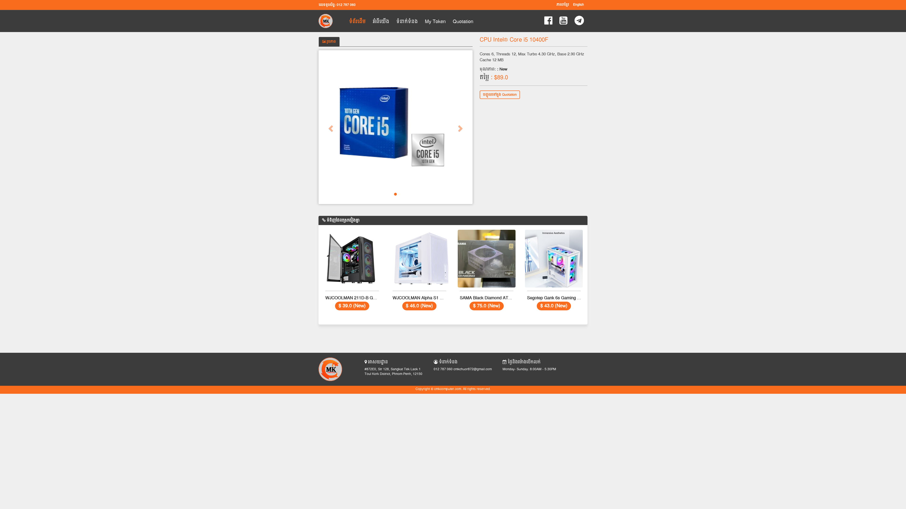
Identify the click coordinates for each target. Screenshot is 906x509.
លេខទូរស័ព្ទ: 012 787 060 (337, 5)
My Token (435, 21)
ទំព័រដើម (357, 21)
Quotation (463, 21)
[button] (330, 127)
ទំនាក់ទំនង (407, 21)
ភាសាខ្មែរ (563, 5)
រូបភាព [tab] (331, 42)
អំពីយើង (381, 21)
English (578, 5)
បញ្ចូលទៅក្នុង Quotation (500, 95)
